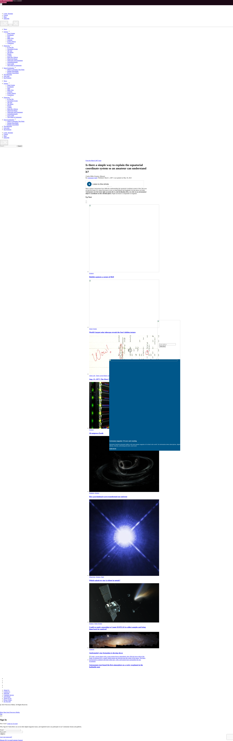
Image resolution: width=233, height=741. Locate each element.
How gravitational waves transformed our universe (108, 497)
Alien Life (92, 375)
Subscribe (6, 18)
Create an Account (12, 723)
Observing (7, 46)
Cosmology (10, 43)
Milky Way (10, 38)
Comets (9, 55)
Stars (8, 36)
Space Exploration (9, 68)
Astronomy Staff (92, 178)
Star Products (7, 78)
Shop (5, 17)
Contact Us (7, 692)
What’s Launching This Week (15, 69)
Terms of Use (7, 698)
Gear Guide (10, 64)
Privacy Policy (8, 700)
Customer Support (17, 740)
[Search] (4, 23)
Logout (6, 15)
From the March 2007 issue (93, 160)
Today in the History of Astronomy (106, 375)
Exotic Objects (11, 41)
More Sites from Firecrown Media (10, 712)
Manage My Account (6, 740)
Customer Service (9, 695)
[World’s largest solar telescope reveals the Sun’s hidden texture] (124, 327)
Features (91, 493)
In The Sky (10, 47)
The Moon (10, 52)
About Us (6, 690)
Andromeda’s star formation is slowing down (106, 653)
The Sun (9, 50)
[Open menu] (10, 25)
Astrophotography (12, 62)
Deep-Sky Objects (12, 57)
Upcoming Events (12, 49)
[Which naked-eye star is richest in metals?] (124, 575)
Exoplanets (10, 35)
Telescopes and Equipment (15, 60)
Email (1, 730)
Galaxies (9, 40)
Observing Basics (12, 59)
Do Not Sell (7, 701)
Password (3, 732)
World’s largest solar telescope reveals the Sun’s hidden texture (112, 332)
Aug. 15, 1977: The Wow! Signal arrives (104, 379)
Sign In (2, 734)
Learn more (3, 2)
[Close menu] (16, 23)
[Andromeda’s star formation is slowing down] (124, 648)
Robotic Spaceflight (13, 73)
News (5, 29)
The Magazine (8, 74)
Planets (9, 54)
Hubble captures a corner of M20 (101, 277)
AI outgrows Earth (96, 433)
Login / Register (8, 13)
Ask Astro (6, 76)
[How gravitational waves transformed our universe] (124, 491)
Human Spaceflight (12, 71)
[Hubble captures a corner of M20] (124, 271)
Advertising (7, 696)
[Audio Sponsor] (128, 184)
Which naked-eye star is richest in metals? (104, 580)
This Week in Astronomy (14, 65)
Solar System (11, 33)
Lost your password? (6, 737)
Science (6, 32)
